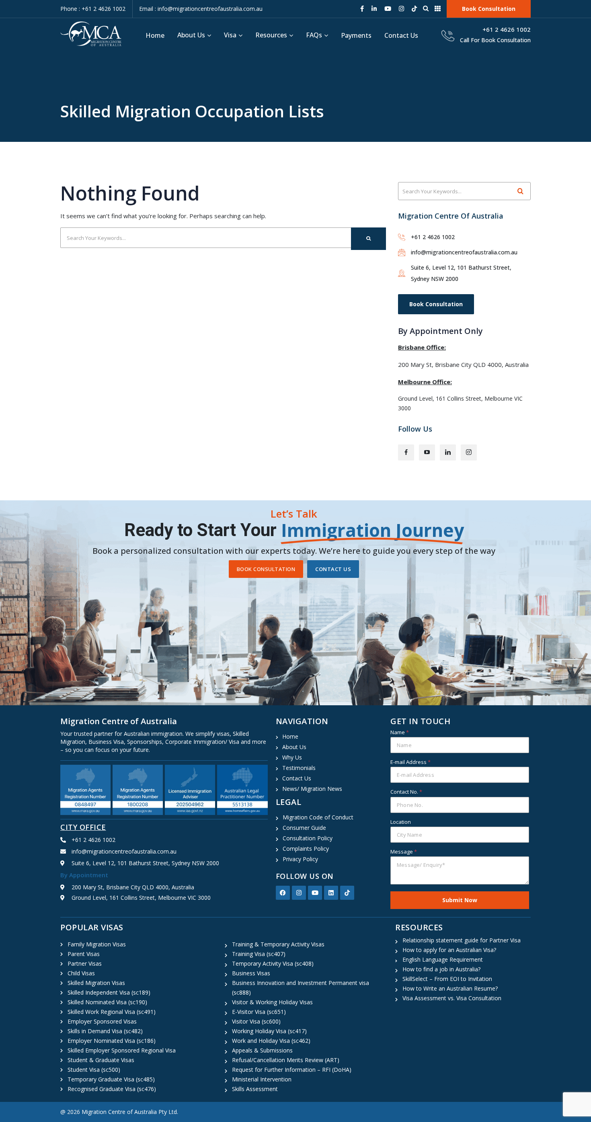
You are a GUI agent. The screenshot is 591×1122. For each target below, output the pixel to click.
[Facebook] (283, 893)
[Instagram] (299, 893)
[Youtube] (315, 893)
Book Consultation (436, 304)
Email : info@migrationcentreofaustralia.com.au (201, 8)
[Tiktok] (347, 893)
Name (399, 732)
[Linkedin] (331, 893)
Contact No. (406, 791)
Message (403, 851)
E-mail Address (410, 762)
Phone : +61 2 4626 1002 (92, 8)
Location (400, 821)
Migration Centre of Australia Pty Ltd (129, 1112)
